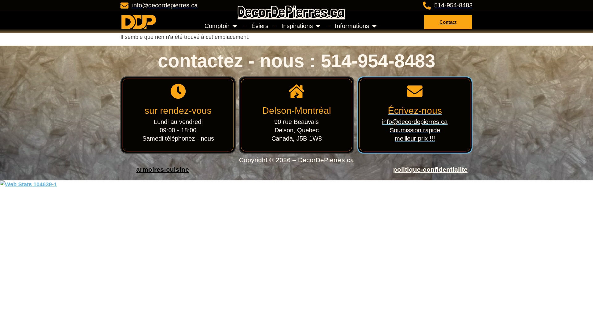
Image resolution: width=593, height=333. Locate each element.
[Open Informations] (374, 26)
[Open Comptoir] (234, 26)
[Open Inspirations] (318, 26)
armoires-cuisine (162, 169)
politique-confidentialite (430, 169)
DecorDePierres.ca (291, 11)
